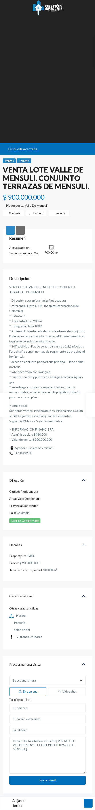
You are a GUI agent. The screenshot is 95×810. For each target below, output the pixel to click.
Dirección (16, 480)
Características (20, 596)
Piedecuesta (14, 205)
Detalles (15, 545)
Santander (30, 505)
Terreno (24, 161)
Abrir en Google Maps (25, 520)
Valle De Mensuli (36, 205)
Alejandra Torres (19, 803)
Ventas (9, 161)
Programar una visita (25, 664)
